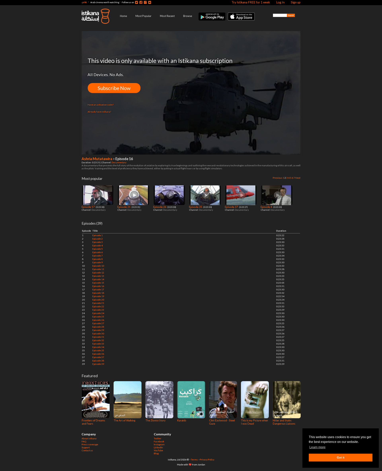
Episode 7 (97, 255)
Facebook (159, 441)
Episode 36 (98, 353)
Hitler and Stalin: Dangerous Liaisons (284, 422)
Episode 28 (98, 326)
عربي (84, 1)
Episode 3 (97, 242)
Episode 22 (98, 306)
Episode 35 (196, 207)
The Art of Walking (124, 420)
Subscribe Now (114, 88)
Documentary (119, 162)
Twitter (157, 438)
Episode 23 (98, 309)
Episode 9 (97, 262)
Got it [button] (340, 457)
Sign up (295, 2)
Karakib (181, 420)
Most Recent (167, 16)
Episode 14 (98, 279)
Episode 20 (98, 299)
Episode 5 (97, 248)
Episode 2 (97, 238)
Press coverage (90, 444)
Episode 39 (98, 363)
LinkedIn (158, 447)
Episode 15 (98, 282)
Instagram (159, 444)
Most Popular (143, 16)
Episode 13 (98, 275)
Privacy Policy (207, 459)
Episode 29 (98, 330)
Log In (280, 2)
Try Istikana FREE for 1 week (251, 2)
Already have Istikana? (99, 111)
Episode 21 (124, 207)
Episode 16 (98, 286)
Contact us (87, 450)
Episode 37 (232, 207)
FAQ (84, 441)
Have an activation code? (101, 104)
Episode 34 (98, 347)
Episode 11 (98, 269)
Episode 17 (88, 207)
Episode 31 (98, 336)
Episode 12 (98, 272)
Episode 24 (98, 313)
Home (123, 16)
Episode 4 (267, 207)
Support (86, 447)
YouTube (158, 450)
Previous (277, 177)
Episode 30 (98, 333)
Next (297, 177)
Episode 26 (160, 207)
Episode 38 (98, 360)
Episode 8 (97, 259)
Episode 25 (98, 316)
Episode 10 (98, 265)
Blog (156, 453)
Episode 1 (97, 235)
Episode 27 (98, 323)
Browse (187, 16)
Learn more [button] (317, 447)
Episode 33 (98, 343)
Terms (194, 459)
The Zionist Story (155, 420)
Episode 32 (98, 340)
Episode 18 (98, 292)
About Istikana (89, 438)
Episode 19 (98, 296)
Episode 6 (97, 252)
